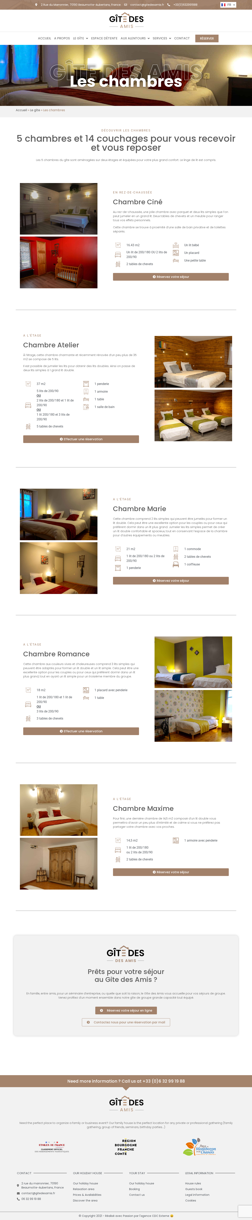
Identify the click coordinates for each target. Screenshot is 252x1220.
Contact (182, 38)
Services (160, 38)
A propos (62, 38)
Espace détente (104, 38)
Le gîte (78, 38)
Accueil (44, 38)
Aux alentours (133, 38)
